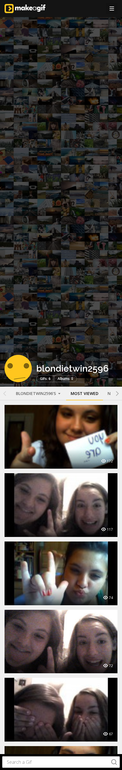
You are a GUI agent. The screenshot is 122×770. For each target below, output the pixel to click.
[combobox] (61, 762)
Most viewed (84, 393)
